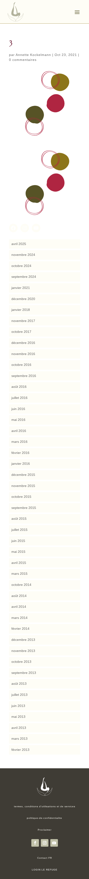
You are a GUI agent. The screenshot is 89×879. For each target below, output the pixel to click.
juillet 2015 (19, 530)
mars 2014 (19, 618)
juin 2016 (18, 409)
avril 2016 (18, 431)
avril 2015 (18, 563)
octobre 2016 (21, 365)
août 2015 (19, 518)
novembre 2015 (23, 486)
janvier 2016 (20, 463)
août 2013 (19, 683)
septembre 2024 (23, 277)
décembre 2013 (23, 640)
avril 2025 (18, 244)
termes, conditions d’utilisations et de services (44, 806)
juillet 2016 (19, 398)
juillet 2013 (19, 695)
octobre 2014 (21, 585)
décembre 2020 (23, 299)
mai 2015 (18, 552)
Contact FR (44, 858)
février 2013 (20, 750)
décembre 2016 (23, 343)
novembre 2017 (23, 321)
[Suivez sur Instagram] (44, 843)
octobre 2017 (21, 332)
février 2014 (20, 628)
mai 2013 (18, 716)
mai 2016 (18, 420)
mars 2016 (19, 442)
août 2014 (19, 596)
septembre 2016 (23, 376)
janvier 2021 (20, 288)
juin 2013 (18, 706)
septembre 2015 (23, 508)
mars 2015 (19, 573)
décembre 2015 (23, 475)
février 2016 (20, 453)
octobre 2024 (21, 266)
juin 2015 (18, 541)
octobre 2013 (21, 661)
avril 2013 (18, 728)
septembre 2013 (23, 673)
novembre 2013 (23, 651)
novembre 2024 (23, 255)
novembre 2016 (23, 354)
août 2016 (19, 387)
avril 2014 (18, 607)
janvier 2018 (20, 310)
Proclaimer (45, 829)
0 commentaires (23, 60)
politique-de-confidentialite (44, 818)
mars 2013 (19, 738)
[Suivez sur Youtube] (54, 843)
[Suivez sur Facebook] (35, 843)
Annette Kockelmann (33, 55)
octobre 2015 (21, 497)
